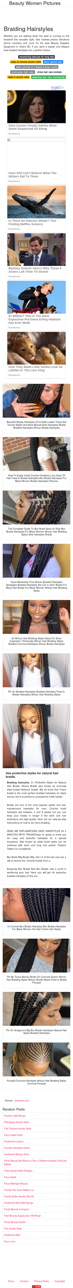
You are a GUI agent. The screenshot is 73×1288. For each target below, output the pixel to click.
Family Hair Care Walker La (19, 1190)
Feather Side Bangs (14, 1115)
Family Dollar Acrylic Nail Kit (19, 1196)
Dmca (11, 1281)
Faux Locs (9, 1241)
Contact (24, 1281)
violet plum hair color (22, 72)
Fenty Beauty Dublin (15, 1222)
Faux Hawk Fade (13, 1135)
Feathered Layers (13, 1141)
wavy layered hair (53, 61)
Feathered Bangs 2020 (16, 1154)
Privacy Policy (41, 1281)
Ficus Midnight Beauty (16, 1183)
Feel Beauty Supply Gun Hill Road (22, 1215)
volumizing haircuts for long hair (36, 56)
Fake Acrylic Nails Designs (18, 1170)
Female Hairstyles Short (17, 1147)
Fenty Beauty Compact (16, 1209)
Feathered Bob (12, 1235)
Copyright (60, 1281)
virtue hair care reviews (49, 72)
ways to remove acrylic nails (26, 61)
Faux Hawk (10, 1177)
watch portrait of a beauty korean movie (36, 67)
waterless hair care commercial (48, 77)
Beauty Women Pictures (35, 3)
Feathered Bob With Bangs (18, 1202)
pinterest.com (22, 1100)
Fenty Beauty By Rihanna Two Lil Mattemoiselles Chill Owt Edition (35, 1162)
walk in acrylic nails (18, 77)
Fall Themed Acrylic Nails (17, 1128)
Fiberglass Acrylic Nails (16, 1122)
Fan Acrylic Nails (13, 1228)
